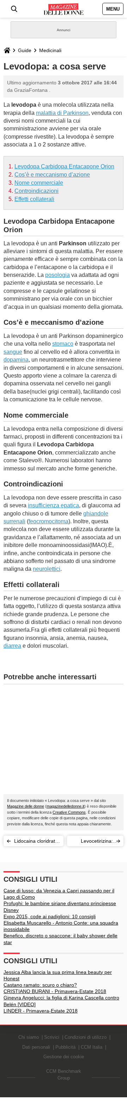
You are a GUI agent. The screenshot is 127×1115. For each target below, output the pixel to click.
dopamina (16, 360)
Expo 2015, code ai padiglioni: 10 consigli (50, 916)
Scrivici (51, 1037)
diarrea (12, 646)
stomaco (62, 344)
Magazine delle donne (25, 806)
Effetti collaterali (34, 199)
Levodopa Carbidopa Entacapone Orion (64, 166)
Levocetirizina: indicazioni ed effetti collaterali (95, 842)
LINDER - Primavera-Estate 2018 (41, 1011)
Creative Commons (69, 812)
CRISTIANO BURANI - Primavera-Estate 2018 (55, 991)
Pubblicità (65, 1047)
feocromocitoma (48, 521)
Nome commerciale (38, 183)
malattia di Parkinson (62, 113)
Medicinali (50, 50)
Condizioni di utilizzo (86, 1037)
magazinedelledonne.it (65, 806)
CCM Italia (91, 1047)
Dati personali (36, 1047)
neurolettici (46, 569)
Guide (24, 50)
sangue (13, 352)
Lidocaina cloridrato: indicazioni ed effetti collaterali (36, 842)
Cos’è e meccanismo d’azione (52, 175)
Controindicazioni (36, 191)
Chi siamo (28, 1037)
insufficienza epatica (53, 505)
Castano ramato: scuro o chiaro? (40, 985)
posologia (57, 275)
